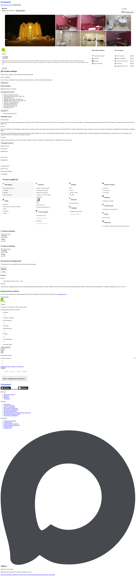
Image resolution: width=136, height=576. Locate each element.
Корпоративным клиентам (11, 423)
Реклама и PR (7, 428)
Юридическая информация (11, 410)
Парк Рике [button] (6, 97)
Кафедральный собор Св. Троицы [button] (13, 100)
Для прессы (7, 398)
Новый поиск (17, 5)
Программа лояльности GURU (12, 414)
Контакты (6, 396)
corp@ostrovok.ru (62, 294)
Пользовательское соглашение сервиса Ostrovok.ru (17, 412)
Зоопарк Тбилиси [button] (8, 106)
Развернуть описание (8, 143)
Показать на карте (20, 10)
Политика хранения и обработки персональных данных (16, 574)
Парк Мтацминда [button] (8, 104)
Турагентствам (8, 422)
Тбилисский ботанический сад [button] (12, 96)
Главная (6, 371)
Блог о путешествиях (9, 407)
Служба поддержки (9, 405)
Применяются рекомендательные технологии (43, 574)
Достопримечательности (7, 92)
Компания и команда (9, 394)
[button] (30, 30)
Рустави (18, 371)
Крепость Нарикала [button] (9, 94)
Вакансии (6, 397)
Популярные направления (11, 408)
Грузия (12, 371)
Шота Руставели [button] (8, 113)
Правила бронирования (10, 411)
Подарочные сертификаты (11, 415)
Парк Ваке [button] (6, 107)
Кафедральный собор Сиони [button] (11, 99)
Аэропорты (3, 110)
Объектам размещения (10, 421)
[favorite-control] (122, 12)
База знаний (7, 404)
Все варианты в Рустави (7, 5)
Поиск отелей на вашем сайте (12, 425)
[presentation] (68, 357)
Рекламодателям (8, 426)
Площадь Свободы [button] (9, 103)
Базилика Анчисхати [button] (9, 102)
